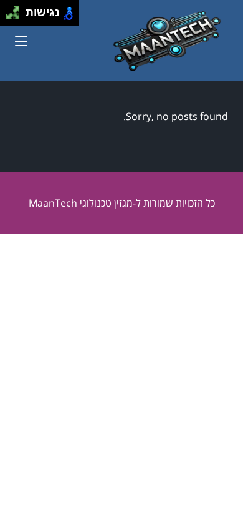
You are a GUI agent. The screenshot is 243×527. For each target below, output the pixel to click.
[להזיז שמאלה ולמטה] (9, 16)
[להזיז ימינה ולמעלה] (16, 9)
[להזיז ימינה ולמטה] (16, 16)
